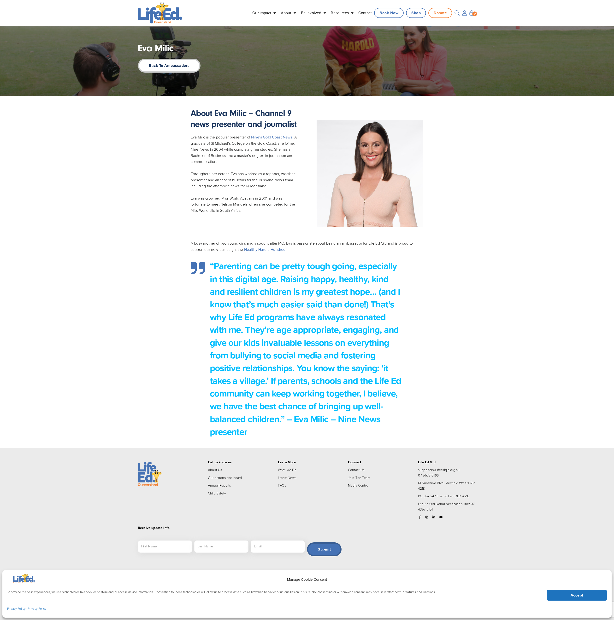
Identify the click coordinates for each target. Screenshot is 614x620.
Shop (416, 13)
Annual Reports (219, 485)
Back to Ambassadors (169, 65)
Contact (365, 13)
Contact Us (356, 469)
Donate (440, 13)
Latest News (287, 477)
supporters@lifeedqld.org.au (439, 469)
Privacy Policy (16, 608)
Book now (388, 13)
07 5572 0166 (428, 475)
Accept (577, 595)
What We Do (287, 469)
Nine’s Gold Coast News (271, 137)
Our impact (261, 13)
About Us (215, 469)
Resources (339, 13)
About (286, 13)
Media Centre (358, 485)
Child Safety (217, 493)
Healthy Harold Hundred (265, 249)
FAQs (282, 485)
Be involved (311, 13)
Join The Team (359, 477)
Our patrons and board (225, 477)
